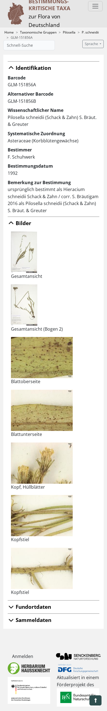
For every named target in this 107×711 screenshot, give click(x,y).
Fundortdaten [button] (32, 606)
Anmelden (22, 656)
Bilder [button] (22, 223)
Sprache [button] (92, 44)
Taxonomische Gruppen (38, 32)
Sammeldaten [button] (32, 620)
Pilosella (69, 32)
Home (9, 32)
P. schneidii (90, 32)
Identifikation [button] (32, 67)
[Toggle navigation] (95, 6)
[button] (95, 700)
